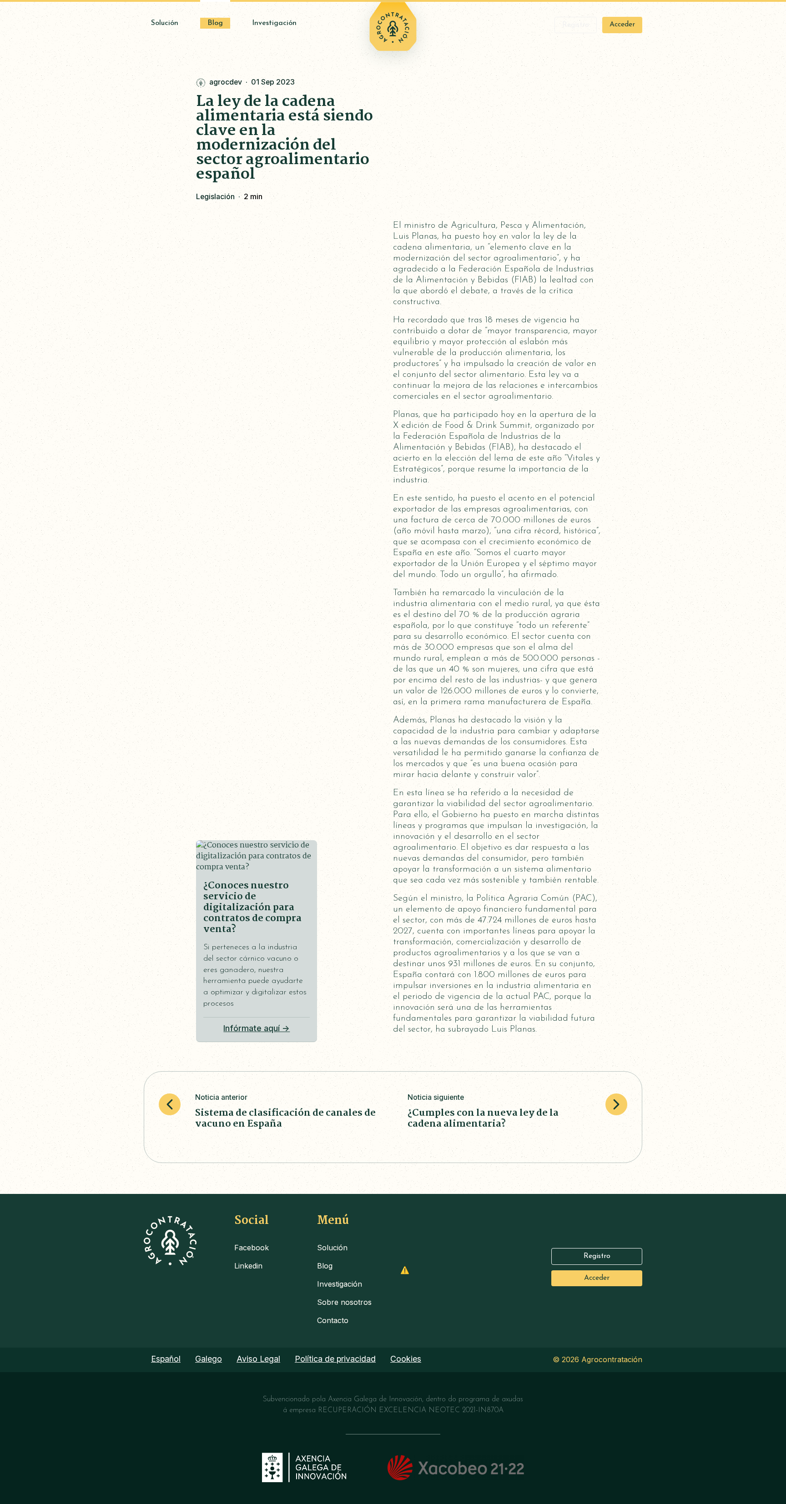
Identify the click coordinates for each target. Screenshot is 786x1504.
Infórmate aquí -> (256, 1028)
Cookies (405, 1359)
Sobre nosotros (344, 1302)
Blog (215, 23)
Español (166, 1359)
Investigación (274, 23)
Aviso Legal (258, 1359)
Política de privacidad (335, 1359)
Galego (208, 1359)
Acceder (622, 24)
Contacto (332, 1320)
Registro (575, 25)
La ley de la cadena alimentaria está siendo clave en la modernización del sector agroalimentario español (284, 138)
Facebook (251, 1247)
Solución (164, 23)
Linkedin (248, 1265)
